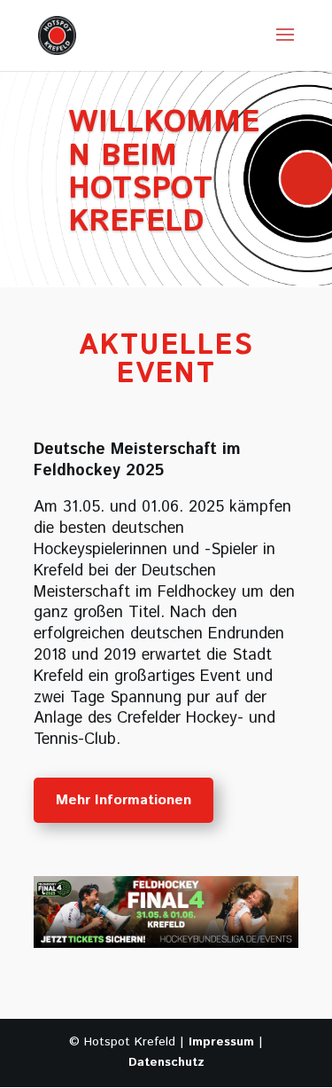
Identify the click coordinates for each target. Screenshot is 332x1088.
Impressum (221, 1042)
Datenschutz (166, 1062)
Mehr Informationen (123, 800)
